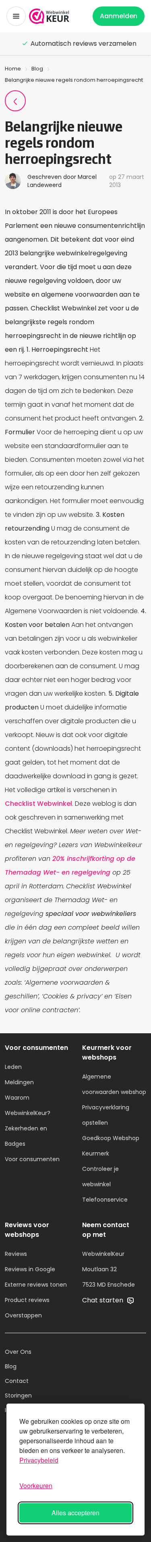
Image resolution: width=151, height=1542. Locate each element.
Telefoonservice (105, 1200)
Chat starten (103, 1300)
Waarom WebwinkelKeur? (27, 1105)
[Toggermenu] (16, 16)
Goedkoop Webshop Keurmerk (110, 1146)
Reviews (16, 1254)
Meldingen (19, 1082)
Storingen (18, 1395)
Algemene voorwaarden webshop (114, 1084)
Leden (13, 1067)
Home (13, 68)
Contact (17, 1381)
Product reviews (27, 1300)
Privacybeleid (38, 1460)
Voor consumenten (32, 1159)
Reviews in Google (30, 1269)
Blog (37, 68)
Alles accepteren (75, 1512)
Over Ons (18, 1352)
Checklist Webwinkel (38, 803)
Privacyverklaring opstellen (105, 1115)
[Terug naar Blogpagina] (15, 100)
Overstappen (23, 1315)
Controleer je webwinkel (100, 1176)
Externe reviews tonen (36, 1285)
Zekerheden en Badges (26, 1136)
